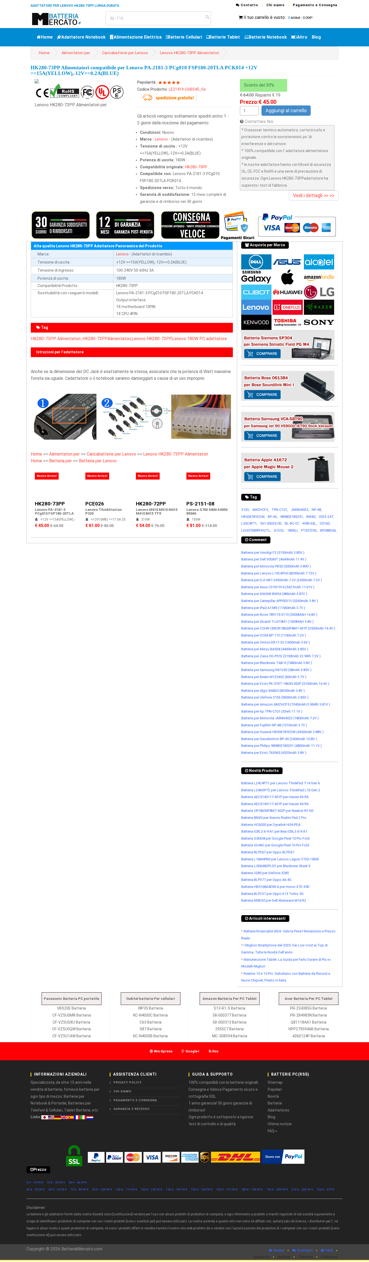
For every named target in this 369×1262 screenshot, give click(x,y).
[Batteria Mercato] (62, 18)
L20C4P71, (249, 523)
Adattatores (278, 1110)
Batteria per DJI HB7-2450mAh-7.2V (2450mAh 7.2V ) (281, 580)
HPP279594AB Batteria (309, 1029)
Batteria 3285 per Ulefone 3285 (265, 873)
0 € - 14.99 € (34, 1182)
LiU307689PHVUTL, (256, 530)
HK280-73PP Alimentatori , (56, 338)
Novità (273, 1096)
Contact (304, 1250)
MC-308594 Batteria (229, 1036)
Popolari (275, 1089)
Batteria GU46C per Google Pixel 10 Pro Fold (275, 845)
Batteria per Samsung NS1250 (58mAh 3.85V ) (276, 670)
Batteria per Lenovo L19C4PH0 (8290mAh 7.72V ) (278, 573)
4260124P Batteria (308, 1036)
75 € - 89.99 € (79, 1189)
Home (47, 37)
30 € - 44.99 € (78, 1182)
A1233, (279, 530)
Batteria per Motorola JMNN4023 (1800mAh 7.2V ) (280, 718)
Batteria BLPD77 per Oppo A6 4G (266, 880)
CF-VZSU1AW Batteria (71, 1036)
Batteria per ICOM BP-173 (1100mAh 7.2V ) (273, 635)
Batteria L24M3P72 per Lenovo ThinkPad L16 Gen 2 (280, 790)
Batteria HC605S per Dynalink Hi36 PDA (270, 825)
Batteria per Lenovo (98, 460)
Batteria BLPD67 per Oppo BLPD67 (267, 852)
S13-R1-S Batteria (229, 1008)
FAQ (328, 1250)
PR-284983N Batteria (308, 1015)
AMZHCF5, (260, 510)
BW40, (311, 517)
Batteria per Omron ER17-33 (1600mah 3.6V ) (275, 642)
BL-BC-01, (292, 523)
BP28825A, (328, 530)
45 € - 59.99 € (35, 1189)
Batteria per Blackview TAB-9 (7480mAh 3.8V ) (276, 663)
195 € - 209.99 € (277, 1189)
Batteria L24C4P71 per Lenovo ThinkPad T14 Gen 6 (280, 783)
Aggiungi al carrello (286, 110)
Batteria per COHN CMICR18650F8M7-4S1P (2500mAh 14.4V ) (288, 628)
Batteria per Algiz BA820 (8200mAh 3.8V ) (273, 691)
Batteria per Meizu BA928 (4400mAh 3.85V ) (274, 649)
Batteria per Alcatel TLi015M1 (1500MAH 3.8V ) (277, 622)
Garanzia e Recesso (131, 1109)
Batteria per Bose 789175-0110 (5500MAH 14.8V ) (279, 615)
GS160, (325, 523)
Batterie (275, 1103)
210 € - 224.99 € (302, 1189)
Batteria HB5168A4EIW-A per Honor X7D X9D (275, 887)
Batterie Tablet (224, 37)
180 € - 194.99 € (252, 1189)
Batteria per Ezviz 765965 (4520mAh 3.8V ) (273, 753)
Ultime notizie (280, 1124)
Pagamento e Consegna (315, 5)
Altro (302, 37)
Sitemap (275, 1082)
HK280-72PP (151, 504)
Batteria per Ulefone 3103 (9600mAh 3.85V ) (274, 697)
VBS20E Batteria (71, 1008)
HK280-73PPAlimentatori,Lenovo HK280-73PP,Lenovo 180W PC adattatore (154, 338)
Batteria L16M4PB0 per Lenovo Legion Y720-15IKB (280, 859)
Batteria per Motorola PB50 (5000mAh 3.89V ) (276, 566)
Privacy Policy (127, 1082)
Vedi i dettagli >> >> (313, 195)
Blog (316, 37)
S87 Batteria (151, 1029)
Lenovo (161, 139)
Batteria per (61, 460)
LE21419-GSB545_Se (187, 89)
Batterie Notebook (268, 37)
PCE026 (94, 504)
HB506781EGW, (253, 517)
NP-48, (317, 510)
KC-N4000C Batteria (150, 1015)
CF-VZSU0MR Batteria (71, 1015)
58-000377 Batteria (229, 1015)
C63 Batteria (151, 1022)
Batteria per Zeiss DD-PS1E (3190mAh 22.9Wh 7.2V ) (281, 656)
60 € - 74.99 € (57, 1189)
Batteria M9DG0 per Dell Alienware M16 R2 (273, 900)
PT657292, (309, 530)
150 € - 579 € (325, 1189)
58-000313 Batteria (229, 1022)
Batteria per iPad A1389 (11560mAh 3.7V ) (273, 608)
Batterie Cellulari (185, 37)
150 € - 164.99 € (202, 1189)
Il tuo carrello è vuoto (264, 17)
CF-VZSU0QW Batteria (71, 1029)
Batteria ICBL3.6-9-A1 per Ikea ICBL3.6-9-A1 (274, 831)
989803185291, (292, 517)
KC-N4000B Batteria (150, 1036)
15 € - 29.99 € (56, 1182)
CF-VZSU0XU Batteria (71, 1022)
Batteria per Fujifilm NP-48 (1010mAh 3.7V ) (274, 725)
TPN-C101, (279, 510)
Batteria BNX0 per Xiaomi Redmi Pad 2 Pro (273, 818)
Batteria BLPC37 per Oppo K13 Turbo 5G (272, 894)
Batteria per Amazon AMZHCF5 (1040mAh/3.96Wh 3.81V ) (285, 704)
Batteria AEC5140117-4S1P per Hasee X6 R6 (274, 797)
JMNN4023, (300, 510)
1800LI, (292, 530)
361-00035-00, (271, 523)
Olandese (329, 1257)
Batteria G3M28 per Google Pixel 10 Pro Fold (275, 838)
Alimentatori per (76, 53)
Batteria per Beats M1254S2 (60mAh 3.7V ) (273, 677)
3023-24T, (326, 517)
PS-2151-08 (200, 504)
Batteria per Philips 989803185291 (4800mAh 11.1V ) (281, 746)
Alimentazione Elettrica (138, 37)
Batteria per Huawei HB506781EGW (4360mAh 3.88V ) (282, 732)
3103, (245, 510)
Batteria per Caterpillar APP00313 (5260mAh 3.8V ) (279, 601)
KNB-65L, (310, 523)
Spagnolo (262, 1257)
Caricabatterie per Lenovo (125, 53)
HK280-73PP (196, 167)
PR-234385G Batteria (308, 1008)
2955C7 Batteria (229, 1029)
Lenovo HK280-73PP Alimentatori (189, 53)
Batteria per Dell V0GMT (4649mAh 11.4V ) (273, 559)
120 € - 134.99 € (151, 1189)
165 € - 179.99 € (227, 1189)
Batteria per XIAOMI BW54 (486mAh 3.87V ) (274, 594)
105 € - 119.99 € (126, 1189)
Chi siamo (275, 5)
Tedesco (305, 1257)
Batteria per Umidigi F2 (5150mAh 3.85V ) (272, 552)
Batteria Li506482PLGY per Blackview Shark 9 (275, 866)
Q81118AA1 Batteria (308, 1022)
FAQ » (272, 1131)
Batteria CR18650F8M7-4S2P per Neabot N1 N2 (277, 811)
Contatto (249, 5)
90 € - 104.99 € (102, 1189)
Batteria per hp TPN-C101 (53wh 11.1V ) (271, 711)
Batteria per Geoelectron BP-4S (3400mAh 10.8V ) (279, 739)
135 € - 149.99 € (176, 1189)
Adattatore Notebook (83, 37)
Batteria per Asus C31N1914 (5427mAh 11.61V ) (277, 587)
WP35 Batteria (150, 1008)
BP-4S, (272, 517)
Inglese (284, 1257)
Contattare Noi (259, 121)
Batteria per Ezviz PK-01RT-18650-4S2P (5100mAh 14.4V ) (285, 684)
